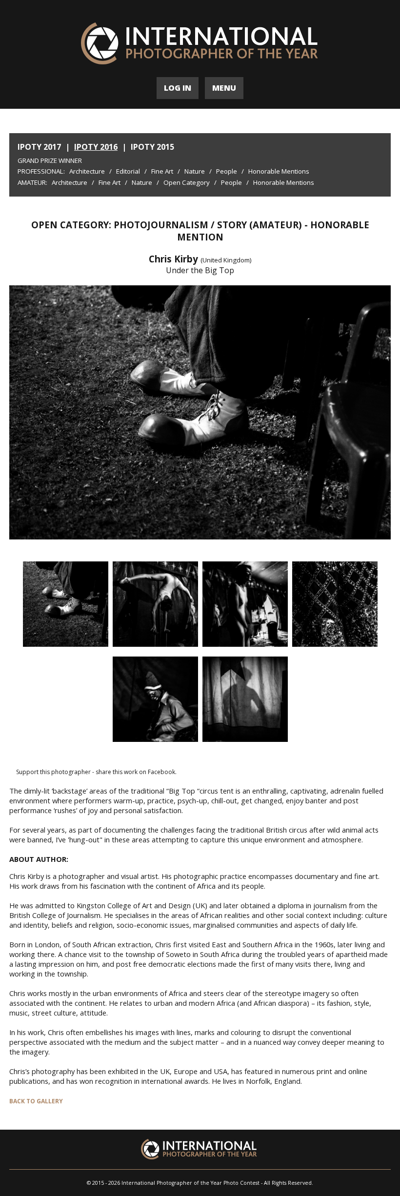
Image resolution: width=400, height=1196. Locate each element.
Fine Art (162, 171)
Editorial (128, 171)
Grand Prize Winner (50, 160)
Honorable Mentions (278, 171)
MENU (224, 87)
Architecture (87, 171)
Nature (194, 171)
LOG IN (177, 87)
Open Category (186, 182)
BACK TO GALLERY (36, 1101)
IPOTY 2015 (152, 146)
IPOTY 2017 (39, 146)
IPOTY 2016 (96, 146)
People (226, 171)
